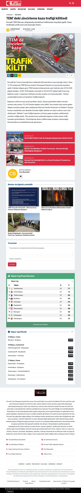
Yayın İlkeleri (29, 483)
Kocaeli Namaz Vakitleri (16, 444)
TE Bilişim (65, 481)
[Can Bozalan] (12, 173)
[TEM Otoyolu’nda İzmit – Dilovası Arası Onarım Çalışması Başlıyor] (24, 197)
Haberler (9, 15)
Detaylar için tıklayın (40, 324)
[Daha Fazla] (19, 75)
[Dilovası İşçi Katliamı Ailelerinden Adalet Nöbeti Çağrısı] (57, 197)
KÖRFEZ (4, 9)
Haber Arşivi (48, 454)
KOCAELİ (31, 9)
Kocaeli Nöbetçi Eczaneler (17, 439)
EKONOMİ (22, 9)
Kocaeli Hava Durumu (50, 439)
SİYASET (50, 9)
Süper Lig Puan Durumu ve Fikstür (19, 449)
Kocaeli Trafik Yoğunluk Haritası (54, 444)
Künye (33, 481)
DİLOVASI (18, 15)
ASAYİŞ (13, 9)
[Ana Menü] (73, 3)
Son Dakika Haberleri (15, 454)
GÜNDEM (40, 9)
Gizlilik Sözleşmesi (13, 481)
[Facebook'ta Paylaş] (8, 75)
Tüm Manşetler (48, 449)
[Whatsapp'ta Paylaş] (15, 75)
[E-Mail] (20, 176)
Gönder (12, 264)
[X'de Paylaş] (12, 75)
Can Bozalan (24, 172)
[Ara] (70, 3)
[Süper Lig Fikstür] (72, 332)
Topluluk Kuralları (44, 481)
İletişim (25, 481)
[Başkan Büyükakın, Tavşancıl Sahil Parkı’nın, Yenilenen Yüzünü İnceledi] (24, 222)
